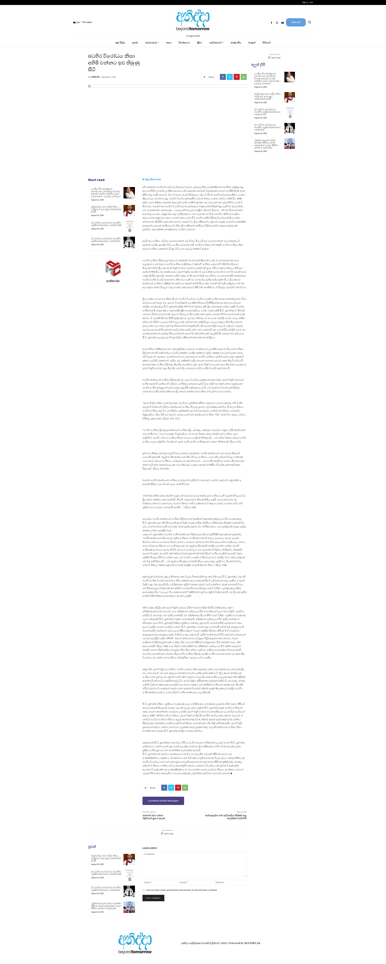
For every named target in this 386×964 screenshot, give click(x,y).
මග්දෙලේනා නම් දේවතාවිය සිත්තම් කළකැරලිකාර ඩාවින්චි (226, 817)
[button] (309, 22)
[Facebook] (271, 23)
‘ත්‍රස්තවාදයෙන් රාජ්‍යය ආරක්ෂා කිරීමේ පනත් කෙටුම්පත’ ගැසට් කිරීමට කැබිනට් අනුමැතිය (106, 906)
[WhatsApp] (244, 77)
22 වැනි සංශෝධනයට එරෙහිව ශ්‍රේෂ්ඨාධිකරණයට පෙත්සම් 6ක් (106, 223)
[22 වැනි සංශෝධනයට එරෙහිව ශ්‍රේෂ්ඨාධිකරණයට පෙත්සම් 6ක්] (129, 226)
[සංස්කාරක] (113, 268)
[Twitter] (277, 23)
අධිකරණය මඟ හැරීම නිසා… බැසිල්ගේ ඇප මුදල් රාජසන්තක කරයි (106, 209)
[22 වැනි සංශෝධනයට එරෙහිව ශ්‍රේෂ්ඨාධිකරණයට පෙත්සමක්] (129, 242)
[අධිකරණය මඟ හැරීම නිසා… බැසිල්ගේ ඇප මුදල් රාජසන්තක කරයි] (129, 210)
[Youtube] (283, 23)
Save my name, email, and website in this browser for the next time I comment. (181, 890)
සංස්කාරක (95, 77)
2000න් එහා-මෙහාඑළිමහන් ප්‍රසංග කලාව (153, 817)
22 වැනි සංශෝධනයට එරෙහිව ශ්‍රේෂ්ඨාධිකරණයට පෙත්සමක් (106, 239)
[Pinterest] (237, 77)
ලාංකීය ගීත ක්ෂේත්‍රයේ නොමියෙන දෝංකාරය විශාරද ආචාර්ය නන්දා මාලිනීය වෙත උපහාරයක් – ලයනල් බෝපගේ (106, 193)
